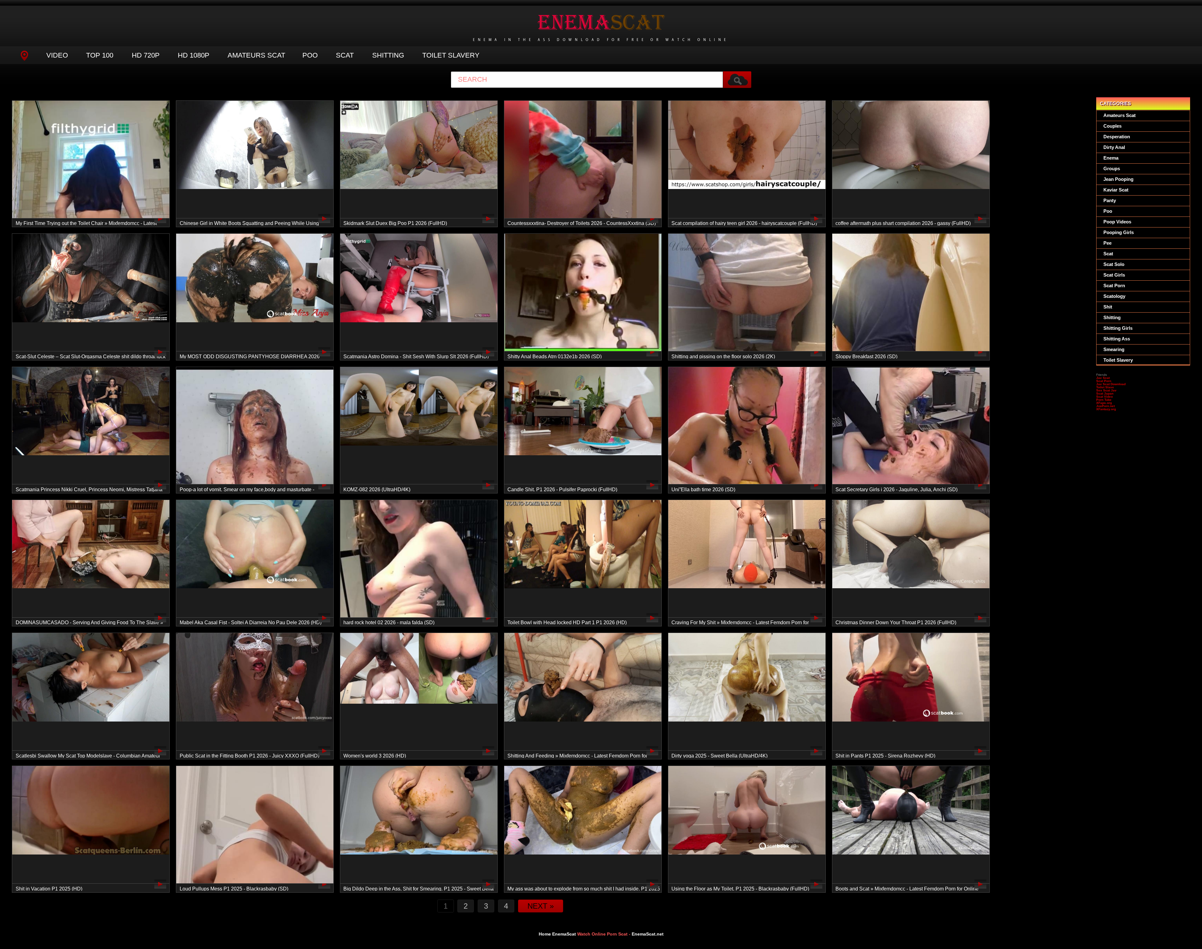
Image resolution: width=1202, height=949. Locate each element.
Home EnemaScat (557, 933)
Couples (1112, 126)
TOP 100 (99, 55)
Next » (540, 906)
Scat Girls (1114, 275)
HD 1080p (193, 55)
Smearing (1113, 349)
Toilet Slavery (451, 55)
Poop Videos (1117, 221)
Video (57, 55)
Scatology (1114, 296)
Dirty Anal (1114, 147)
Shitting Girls (1118, 328)
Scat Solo (1113, 264)
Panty (1109, 200)
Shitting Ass (1116, 338)
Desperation (1116, 136)
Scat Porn (1114, 285)
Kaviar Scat (1115, 189)
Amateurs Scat (256, 55)
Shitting (388, 55)
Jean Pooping (1118, 179)
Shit (1107, 306)
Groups (1111, 168)
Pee (1107, 243)
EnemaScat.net (648, 933)
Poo (310, 55)
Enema (1110, 158)
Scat (345, 55)
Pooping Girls (1118, 232)
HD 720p (146, 55)
